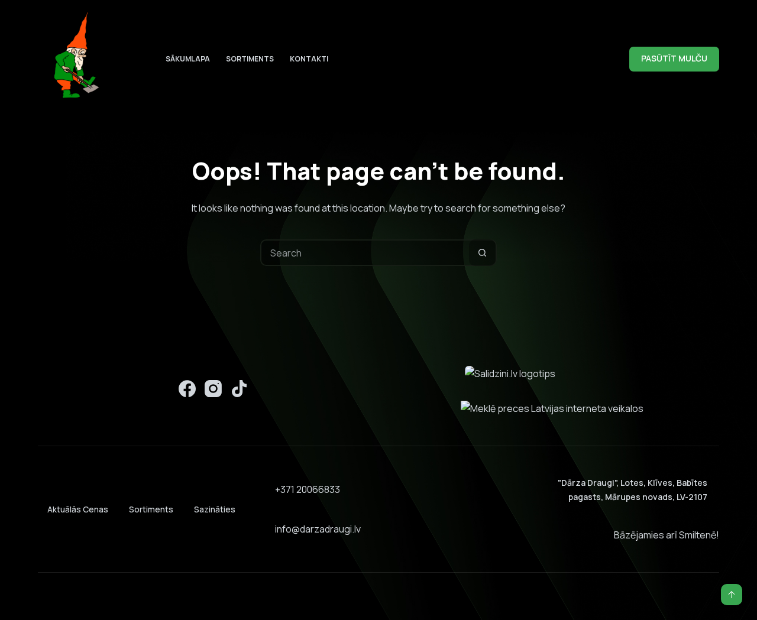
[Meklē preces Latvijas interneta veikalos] (552, 407)
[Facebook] (187, 388)
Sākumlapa (188, 59)
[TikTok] (239, 388)
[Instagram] (213, 388)
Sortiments (250, 59)
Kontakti (309, 59)
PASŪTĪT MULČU (674, 58)
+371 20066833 (307, 489)
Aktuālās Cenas (77, 509)
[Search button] (482, 252)
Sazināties (214, 509)
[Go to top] (731, 594)
